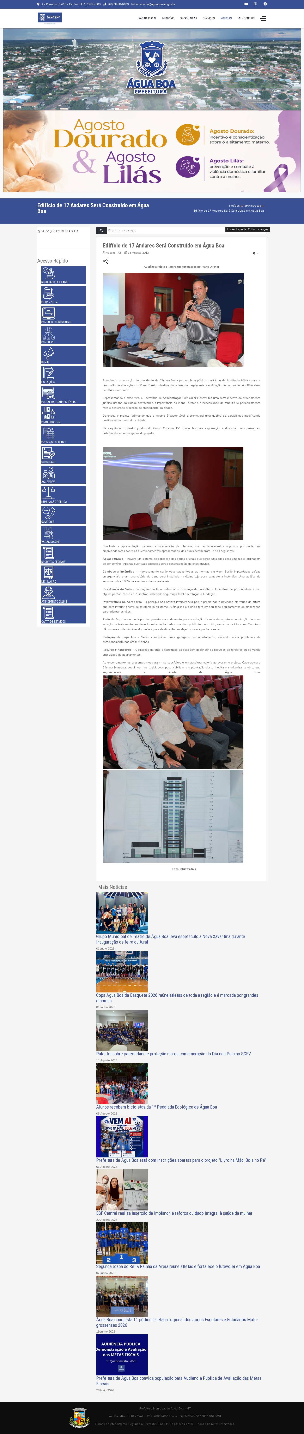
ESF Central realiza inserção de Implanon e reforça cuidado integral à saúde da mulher (174, 1213)
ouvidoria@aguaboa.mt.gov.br (155, 4)
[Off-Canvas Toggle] (263, 18)
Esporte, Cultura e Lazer (252, 229)
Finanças (262, 229)
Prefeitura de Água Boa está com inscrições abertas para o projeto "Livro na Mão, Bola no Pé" (181, 1160)
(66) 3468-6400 (118, 4)
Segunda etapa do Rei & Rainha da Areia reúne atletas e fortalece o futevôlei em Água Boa (178, 1266)
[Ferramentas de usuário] (255, 253)
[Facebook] (265, 4)
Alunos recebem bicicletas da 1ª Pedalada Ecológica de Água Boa (156, 1107)
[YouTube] (246, 4)
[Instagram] (255, 4)
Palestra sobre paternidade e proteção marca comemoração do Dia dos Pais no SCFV (173, 1053)
